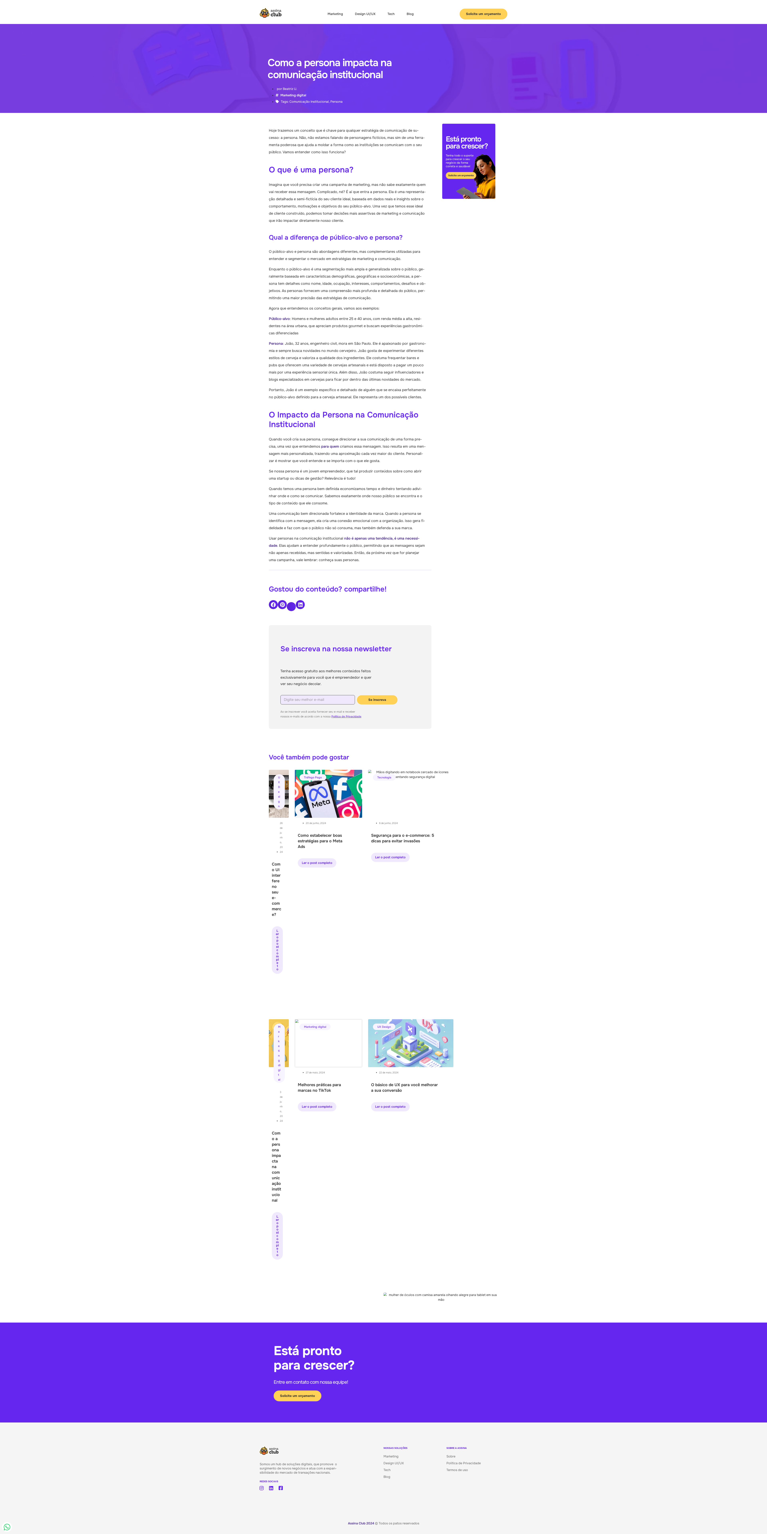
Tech (391, 14)
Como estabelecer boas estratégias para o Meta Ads (320, 841)
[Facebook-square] (280, 1488)
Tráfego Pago (313, 777)
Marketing (335, 14)
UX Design (279, 792)
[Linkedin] (271, 1488)
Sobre (450, 1456)
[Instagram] (261, 1488)
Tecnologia (384, 777)
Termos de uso (457, 1470)
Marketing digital (293, 95)
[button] (273, 604)
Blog (410, 14)
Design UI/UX (365, 14)
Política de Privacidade (346, 716)
